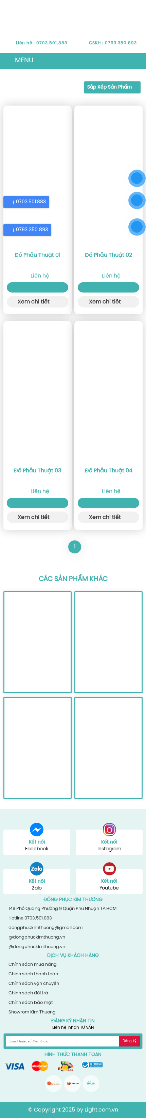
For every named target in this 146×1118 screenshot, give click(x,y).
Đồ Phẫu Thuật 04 (108, 471)
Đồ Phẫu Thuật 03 (37, 471)
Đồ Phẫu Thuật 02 (108, 255)
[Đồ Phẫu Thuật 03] (37, 392)
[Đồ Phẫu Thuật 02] (108, 177)
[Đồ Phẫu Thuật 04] (108, 392)
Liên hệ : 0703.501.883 (41, 43)
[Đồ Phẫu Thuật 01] (37, 177)
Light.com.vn (101, 1110)
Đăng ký (129, 1041)
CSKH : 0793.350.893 (113, 43)
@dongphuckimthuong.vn (36, 937)
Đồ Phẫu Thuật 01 (37, 255)
